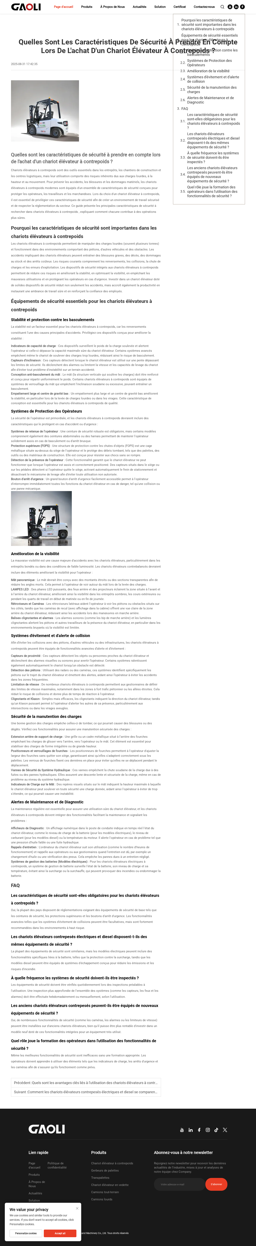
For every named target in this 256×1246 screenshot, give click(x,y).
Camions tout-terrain (105, 1192)
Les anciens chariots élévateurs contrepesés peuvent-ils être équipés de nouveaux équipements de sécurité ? (212, 174)
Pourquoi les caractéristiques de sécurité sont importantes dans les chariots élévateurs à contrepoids (208, 24)
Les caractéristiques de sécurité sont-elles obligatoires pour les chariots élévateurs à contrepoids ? (213, 121)
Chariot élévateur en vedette (110, 1185)
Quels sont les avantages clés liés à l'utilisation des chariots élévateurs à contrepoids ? (100, 1083)
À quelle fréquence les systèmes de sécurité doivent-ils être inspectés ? (213, 157)
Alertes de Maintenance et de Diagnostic (210, 100)
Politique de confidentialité (57, 1165)
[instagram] (207, 1130)
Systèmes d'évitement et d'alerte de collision (213, 79)
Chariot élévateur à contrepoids (112, 1163)
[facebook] (242, 6)
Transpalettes (100, 1178)
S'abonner (216, 1184)
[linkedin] (236, 6)
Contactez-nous (204, 7)
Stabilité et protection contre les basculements (212, 52)
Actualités (139, 7)
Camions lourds (101, 1199)
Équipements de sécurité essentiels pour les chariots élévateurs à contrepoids (209, 39)
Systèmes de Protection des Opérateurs (209, 62)
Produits (86, 7)
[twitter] (225, 1130)
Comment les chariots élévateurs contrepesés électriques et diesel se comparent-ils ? (95, 1092)
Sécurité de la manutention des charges (212, 89)
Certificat (180, 7)
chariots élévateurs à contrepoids (56, 212)
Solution (160, 7)
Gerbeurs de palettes (105, 1170)
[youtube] (230, 6)
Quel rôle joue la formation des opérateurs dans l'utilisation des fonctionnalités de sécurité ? (212, 191)
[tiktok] (216, 1130)
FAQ (184, 109)
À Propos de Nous (112, 7)
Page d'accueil (63, 7)
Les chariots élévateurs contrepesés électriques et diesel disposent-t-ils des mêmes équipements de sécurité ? (213, 140)
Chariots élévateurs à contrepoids (34, 170)
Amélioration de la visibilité (208, 71)
